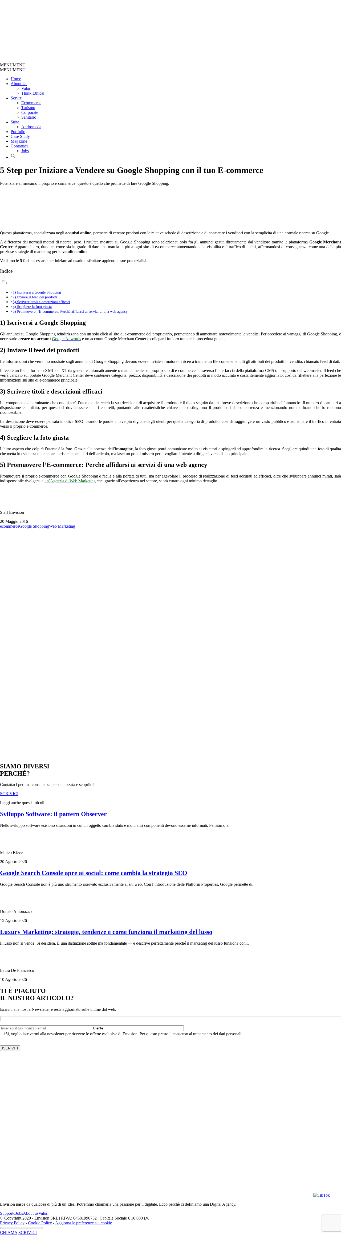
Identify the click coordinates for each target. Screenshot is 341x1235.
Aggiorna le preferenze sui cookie (83, 1223)
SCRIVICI (27, 1232)
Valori (26, 88)
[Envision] (126, 60)
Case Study (20, 136)
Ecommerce (31, 103)
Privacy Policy (12, 1223)
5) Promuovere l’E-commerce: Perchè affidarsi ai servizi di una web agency (70, 311)
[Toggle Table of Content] (4, 283)
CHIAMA (8, 1232)
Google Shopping (34, 526)
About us (30, 1213)
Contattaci (19, 146)
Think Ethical (32, 93)
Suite (15, 122)
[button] (13, 65)
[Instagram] (166, 1195)
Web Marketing (62, 526)
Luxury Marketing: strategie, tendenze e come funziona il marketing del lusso (106, 931)
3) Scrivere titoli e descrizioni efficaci (41, 302)
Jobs (25, 151)
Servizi (16, 98)
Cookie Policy (40, 1223)
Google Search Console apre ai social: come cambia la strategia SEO (93, 872)
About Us (19, 83)
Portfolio (18, 131)
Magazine (19, 141)
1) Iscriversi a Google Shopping (37, 292)
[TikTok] (321, 1195)
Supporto (7, 1213)
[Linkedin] (283, 1195)
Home (16, 79)
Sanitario (28, 117)
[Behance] (68, 1195)
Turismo (28, 107)
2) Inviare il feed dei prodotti (35, 297)
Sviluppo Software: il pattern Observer (53, 814)
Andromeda (31, 127)
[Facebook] (225, 1195)
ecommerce (9, 526)
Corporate (29, 112)
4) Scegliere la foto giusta (32, 306)
